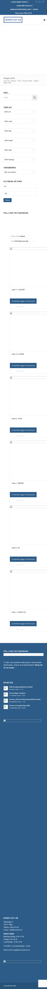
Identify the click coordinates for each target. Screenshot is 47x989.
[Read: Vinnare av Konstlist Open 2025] (6, 707)
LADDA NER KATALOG (24, 6)
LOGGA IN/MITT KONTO (19, 2)
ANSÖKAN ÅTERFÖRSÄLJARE (20, 9)
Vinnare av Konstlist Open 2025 (19, 705)
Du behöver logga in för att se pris (23, 301)
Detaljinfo (21, 307)
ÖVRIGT (35, 9)
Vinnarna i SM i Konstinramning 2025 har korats (24, 699)
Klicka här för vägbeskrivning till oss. (17, 950)
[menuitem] (19, 1)
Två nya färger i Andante (17, 693)
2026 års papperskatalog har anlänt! (21, 687)
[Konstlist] (19, 20)
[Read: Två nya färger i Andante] (6, 694)
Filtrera (7, 200)
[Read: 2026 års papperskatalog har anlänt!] (6, 688)
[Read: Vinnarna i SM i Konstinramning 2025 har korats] (6, 700)
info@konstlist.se (15, 930)
